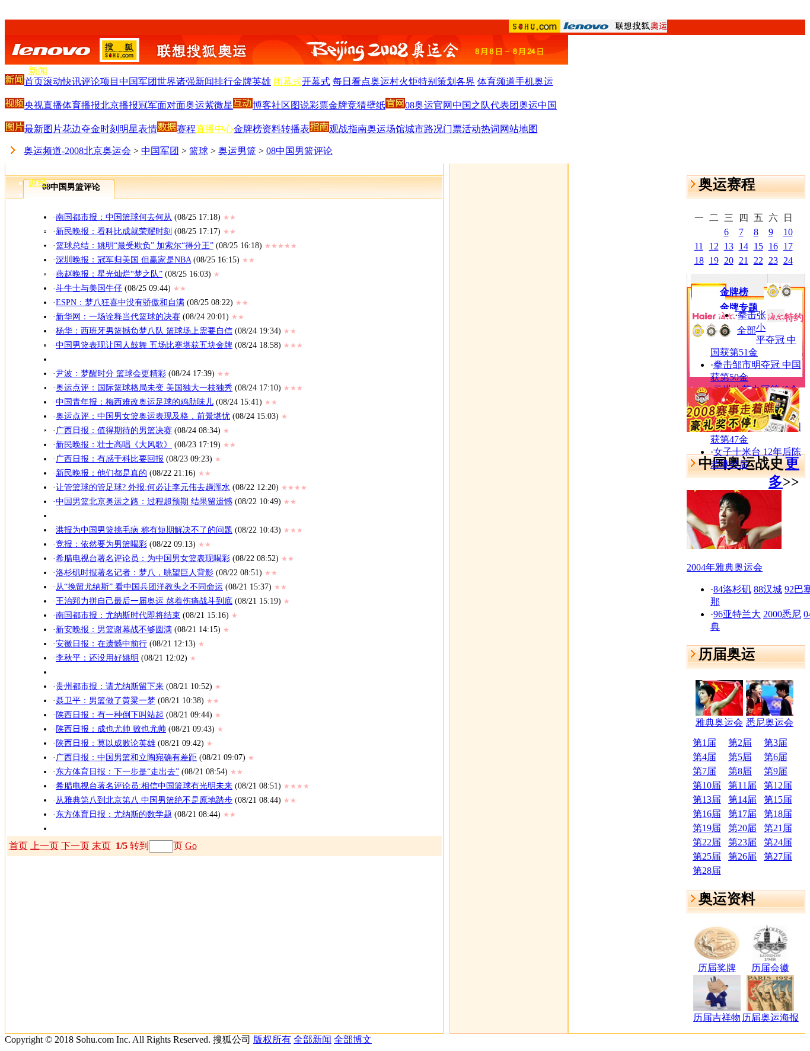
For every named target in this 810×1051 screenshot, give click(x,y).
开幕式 (316, 81)
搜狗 (37, 453)
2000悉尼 (782, 614)
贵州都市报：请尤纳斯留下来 (110, 686)
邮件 (37, 385)
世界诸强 (176, 81)
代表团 (504, 105)
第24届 (778, 842)
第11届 (742, 785)
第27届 (778, 856)
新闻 (37, 71)
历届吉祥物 (717, 1017)
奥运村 (385, 81)
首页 (33, 81)
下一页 (75, 846)
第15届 (778, 799)
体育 (37, 94)
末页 (101, 846)
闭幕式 (287, 81)
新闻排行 (214, 81)
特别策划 (437, 81)
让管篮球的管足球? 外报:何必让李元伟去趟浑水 (143, 487)
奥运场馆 (386, 129)
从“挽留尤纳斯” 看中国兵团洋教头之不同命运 (139, 586)
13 (729, 246)
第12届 (778, 785)
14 (743, 246)
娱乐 (37, 138)
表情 (147, 129)
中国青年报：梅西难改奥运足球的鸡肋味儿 (134, 402)
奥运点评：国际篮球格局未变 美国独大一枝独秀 (144, 387)
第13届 (707, 799)
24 (788, 260)
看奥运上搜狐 (405, 12)
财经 (37, 183)
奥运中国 (538, 105)
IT (32, 205)
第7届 (704, 771)
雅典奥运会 (719, 722)
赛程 (186, 129)
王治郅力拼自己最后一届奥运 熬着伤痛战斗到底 (144, 601)
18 (699, 260)
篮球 (198, 151)
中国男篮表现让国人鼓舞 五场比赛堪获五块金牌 (144, 345)
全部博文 (353, 1039)
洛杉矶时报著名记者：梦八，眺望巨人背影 (134, 572)
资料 (271, 129)
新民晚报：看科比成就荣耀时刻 (114, 231)
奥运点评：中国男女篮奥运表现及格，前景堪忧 (143, 416)
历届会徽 (770, 968)
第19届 (707, 828)
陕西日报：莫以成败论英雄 (105, 743)
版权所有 (272, 1039)
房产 (37, 250)
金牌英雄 (252, 81)
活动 (471, 129)
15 (758, 246)
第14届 (742, 799)
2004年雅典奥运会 (725, 567)
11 (698, 246)
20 (729, 260)
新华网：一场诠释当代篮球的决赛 (118, 316)
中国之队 (471, 105)
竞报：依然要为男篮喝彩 (101, 544)
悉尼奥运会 (769, 722)
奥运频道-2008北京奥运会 (77, 151)
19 (714, 260)
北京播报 (119, 105)
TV (35, 319)
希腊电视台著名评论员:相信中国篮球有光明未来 (144, 785)
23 (773, 260)
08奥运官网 (428, 105)
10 (788, 232)
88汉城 (768, 589)
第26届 (742, 856)
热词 (490, 129)
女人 (37, 296)
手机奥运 (534, 81)
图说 (300, 105)
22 (758, 260)
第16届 (707, 814)
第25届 (707, 856)
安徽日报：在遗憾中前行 (101, 643)
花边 (71, 129)
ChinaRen (47, 363)
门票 (452, 129)
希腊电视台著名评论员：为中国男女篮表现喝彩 (143, 558)
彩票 (319, 105)
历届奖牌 (717, 968)
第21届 (778, 828)
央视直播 (43, 105)
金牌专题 (739, 307)
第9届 (775, 771)
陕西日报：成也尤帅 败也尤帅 (111, 729)
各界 (465, 81)
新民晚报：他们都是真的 (101, 473)
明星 (128, 129)
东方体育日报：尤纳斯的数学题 (114, 814)
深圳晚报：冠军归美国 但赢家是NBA (123, 259)
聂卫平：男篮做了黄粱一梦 (105, 700)
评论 (90, 81)
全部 (746, 330)
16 (773, 246)
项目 (109, 81)
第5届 (740, 757)
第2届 (740, 743)
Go (191, 846)
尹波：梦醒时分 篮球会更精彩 (111, 373)
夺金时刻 (100, 129)
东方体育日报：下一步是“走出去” (117, 771)
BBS (37, 431)
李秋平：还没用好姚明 (97, 657)
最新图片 (43, 129)
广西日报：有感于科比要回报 (110, 458)
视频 (37, 341)
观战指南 (348, 129)
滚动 (52, 81)
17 (788, 246)
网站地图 (519, 129)
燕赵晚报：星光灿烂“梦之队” (109, 274)
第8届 (740, 771)
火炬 (408, 81)
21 (743, 260)
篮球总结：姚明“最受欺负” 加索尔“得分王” (134, 245)
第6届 (775, 757)
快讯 (71, 81)
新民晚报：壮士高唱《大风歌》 (114, 444)
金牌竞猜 (347, 105)
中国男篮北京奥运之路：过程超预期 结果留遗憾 (144, 501)
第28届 (707, 871)
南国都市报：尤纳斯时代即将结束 (118, 615)
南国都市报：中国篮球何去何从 (114, 217)
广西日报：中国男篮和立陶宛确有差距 (126, 757)
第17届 (742, 814)
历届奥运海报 (770, 1017)
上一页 (44, 846)
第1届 (704, 743)
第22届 (707, 842)
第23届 (742, 842)
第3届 (775, 743)
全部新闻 (312, 1039)
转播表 (295, 129)
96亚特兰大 (737, 614)
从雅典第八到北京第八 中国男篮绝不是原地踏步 (144, 800)
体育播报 (81, 105)
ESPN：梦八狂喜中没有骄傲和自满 (120, 302)
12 (714, 246)
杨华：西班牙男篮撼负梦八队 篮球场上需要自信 (144, 330)
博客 (37, 408)
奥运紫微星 (209, 105)
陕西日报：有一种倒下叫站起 (110, 714)
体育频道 (496, 81)
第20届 (742, 828)
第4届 (704, 757)
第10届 (707, 785)
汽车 (37, 227)
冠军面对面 (162, 105)
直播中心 (215, 129)
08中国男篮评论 (299, 151)
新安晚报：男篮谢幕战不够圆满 (114, 629)
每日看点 (352, 81)
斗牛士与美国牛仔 (89, 288)
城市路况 (424, 129)
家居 (37, 273)
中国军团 (138, 81)
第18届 (778, 814)
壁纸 (375, 105)
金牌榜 (248, 129)
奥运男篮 (237, 151)
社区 (281, 105)
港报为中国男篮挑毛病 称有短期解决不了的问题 (144, 530)
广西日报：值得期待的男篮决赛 (114, 430)
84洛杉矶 (732, 589)
